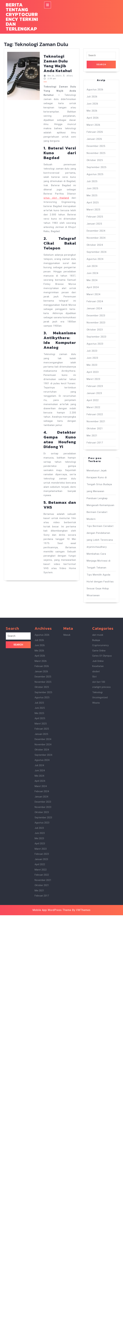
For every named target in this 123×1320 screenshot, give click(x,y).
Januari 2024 (94, 308)
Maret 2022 (93, 407)
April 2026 (93, 117)
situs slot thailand (56, 197)
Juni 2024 (92, 273)
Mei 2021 (92, 435)
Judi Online (98, 661)
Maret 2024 (93, 294)
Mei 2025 (92, 195)
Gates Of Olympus (102, 655)
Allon (69, 76)
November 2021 (96, 421)
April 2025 (93, 202)
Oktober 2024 (95, 244)
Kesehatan (98, 666)
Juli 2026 (92, 96)
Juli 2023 (92, 350)
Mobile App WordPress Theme (52, 910)
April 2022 (93, 400)
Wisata (96, 702)
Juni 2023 (92, 357)
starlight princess (101, 687)
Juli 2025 (92, 181)
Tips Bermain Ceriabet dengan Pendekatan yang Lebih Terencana (100, 533)
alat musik (97, 634)
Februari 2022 (95, 414)
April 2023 (93, 372)
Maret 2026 (93, 124)
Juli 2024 (92, 266)
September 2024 (96, 252)
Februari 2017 (95, 442)
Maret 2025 (93, 209)
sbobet (96, 671)
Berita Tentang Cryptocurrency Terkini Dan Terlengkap (22, 16)
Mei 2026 (92, 110)
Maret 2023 (93, 379)
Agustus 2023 (95, 343)
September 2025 (96, 167)
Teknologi (97, 692)
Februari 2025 (95, 216)
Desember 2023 (96, 315)
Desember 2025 (96, 146)
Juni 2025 (92, 188)
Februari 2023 (95, 386)
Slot (94, 676)
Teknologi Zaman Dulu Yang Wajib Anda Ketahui (58, 63)
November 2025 (96, 153)
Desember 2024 (96, 230)
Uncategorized (100, 697)
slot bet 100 (98, 681)
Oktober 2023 (95, 329)
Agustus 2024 (95, 259)
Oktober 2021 (95, 428)
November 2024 (96, 237)
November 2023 (96, 322)
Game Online (99, 650)
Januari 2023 (94, 393)
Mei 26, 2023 (54, 76)
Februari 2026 (95, 131)
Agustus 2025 (95, 174)
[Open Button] (47, 5)
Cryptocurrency (100, 645)
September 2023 (96, 336)
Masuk (66, 634)
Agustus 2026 (95, 89)
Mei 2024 (92, 280)
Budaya (96, 640)
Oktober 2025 (95, 160)
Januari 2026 (94, 139)
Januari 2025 (94, 223)
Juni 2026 (92, 103)
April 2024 (93, 287)
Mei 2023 (92, 365)
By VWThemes (81, 910)
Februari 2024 (95, 301)
